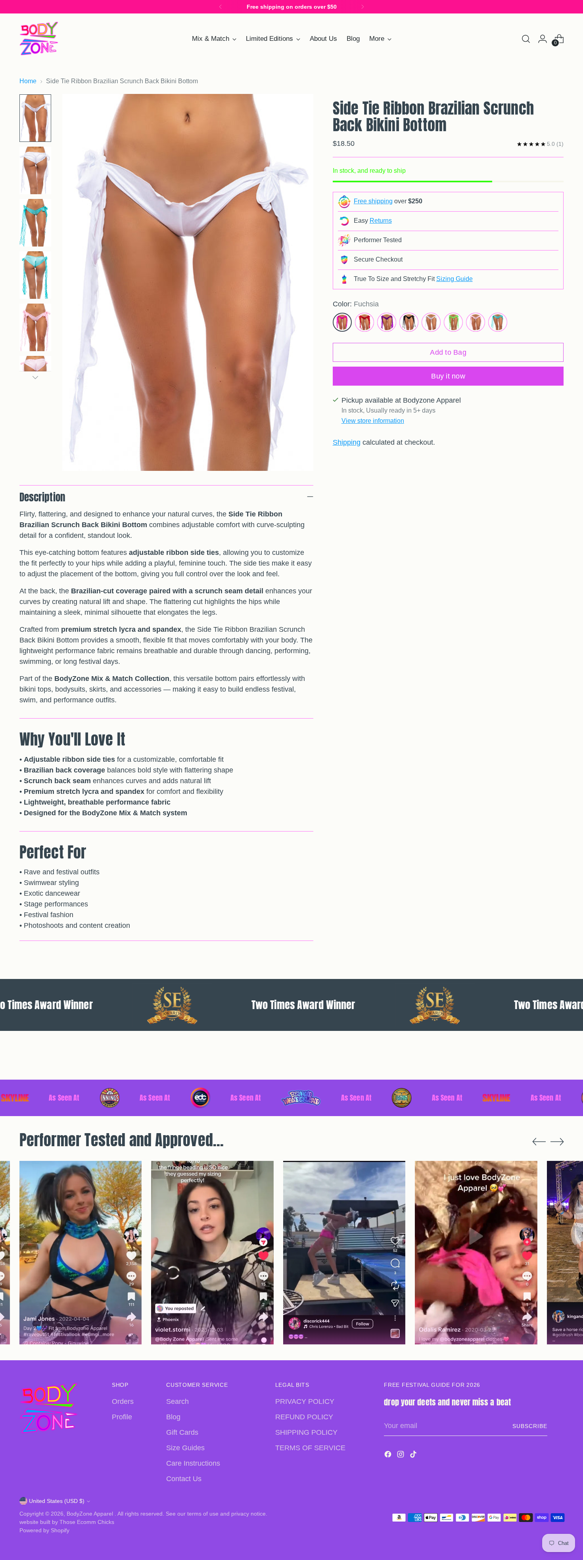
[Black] (408, 322)
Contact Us (183, 1479)
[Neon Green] (453, 322)
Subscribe (529, 1426)
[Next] (362, 6)
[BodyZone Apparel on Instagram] (401, 1455)
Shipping (347, 442)
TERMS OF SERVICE (310, 1448)
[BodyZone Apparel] (39, 38)
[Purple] (386, 322)
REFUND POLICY (304, 1417)
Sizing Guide (454, 278)
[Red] (364, 322)
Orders (123, 1401)
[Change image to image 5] (35, 327)
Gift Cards (182, 1432)
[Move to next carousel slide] (557, 1064)
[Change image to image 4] (35, 275)
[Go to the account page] (542, 39)
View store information (372, 420)
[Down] (35, 377)
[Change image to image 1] (35, 118)
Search (177, 1401)
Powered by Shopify (44, 1530)
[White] (431, 322)
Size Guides (185, 1448)
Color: (356, 304)
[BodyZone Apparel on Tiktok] (414, 1455)
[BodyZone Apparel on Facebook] (388, 1455)
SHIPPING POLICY (306, 1432)
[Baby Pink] (475, 322)
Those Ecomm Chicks (86, 1522)
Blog (173, 1417)
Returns (381, 220)
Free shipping (373, 201)
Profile (122, 1417)
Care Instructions (193, 1463)
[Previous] (220, 6)
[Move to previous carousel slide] (539, 1065)
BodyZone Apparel (91, 1513)
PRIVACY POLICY (304, 1401)
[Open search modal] (526, 39)
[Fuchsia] (342, 322)
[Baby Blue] (497, 322)
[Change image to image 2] (35, 170)
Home (27, 81)
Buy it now (448, 376)
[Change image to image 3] (35, 223)
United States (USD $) (56, 1501)
